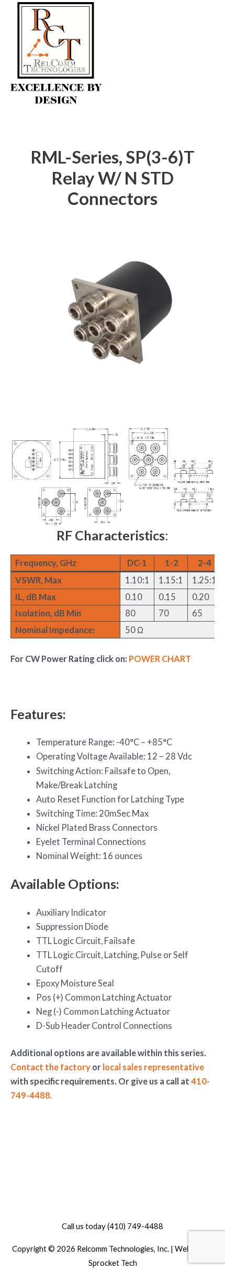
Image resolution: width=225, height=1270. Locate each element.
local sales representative (153, 1067)
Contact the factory (50, 1067)
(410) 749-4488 (135, 1226)
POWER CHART (160, 659)
